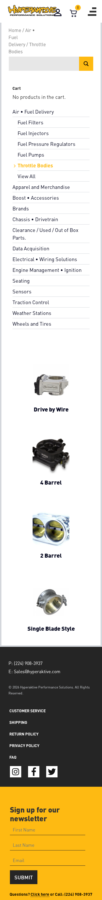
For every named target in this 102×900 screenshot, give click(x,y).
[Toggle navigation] (92, 11)
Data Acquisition (30, 248)
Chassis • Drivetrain (35, 219)
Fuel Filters (30, 122)
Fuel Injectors (33, 133)
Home (14, 30)
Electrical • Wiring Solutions (44, 259)
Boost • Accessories (35, 197)
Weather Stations (31, 313)
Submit (23, 877)
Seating (21, 280)
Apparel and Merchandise (41, 187)
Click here (40, 894)
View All (26, 176)
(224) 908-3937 (78, 894)
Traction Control (30, 302)
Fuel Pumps (31, 154)
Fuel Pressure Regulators (46, 143)
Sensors (21, 291)
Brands (20, 208)
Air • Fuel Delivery (33, 111)
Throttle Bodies (35, 165)
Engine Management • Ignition (47, 269)
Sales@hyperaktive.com (37, 671)
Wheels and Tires (31, 323)
